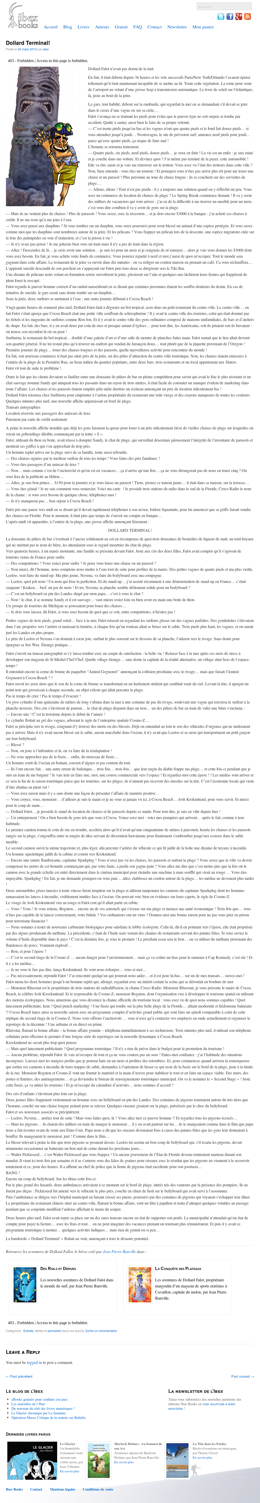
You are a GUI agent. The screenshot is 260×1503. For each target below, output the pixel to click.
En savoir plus (69, 1471)
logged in (34, 1362)
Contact (155, 27)
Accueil (51, 27)
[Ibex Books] (23, 27)
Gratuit (121, 27)
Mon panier (203, 27)
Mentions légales (62, 1489)
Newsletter (177, 27)
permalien (55, 1330)
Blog (67, 27)
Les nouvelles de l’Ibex (28, 1403)
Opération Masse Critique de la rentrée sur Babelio (48, 1417)
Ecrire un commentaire (101, 1330)
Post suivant (242, 1376)
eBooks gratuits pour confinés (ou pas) (39, 1399)
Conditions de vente (98, 1489)
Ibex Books (14, 1489)
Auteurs (102, 27)
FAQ (137, 27)
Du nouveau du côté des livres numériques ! (43, 1408)
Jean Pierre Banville (119, 1251)
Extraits (28, 1330)
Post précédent (19, 1376)
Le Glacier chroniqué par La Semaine (38, 1413)
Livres (83, 27)
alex (46, 49)
